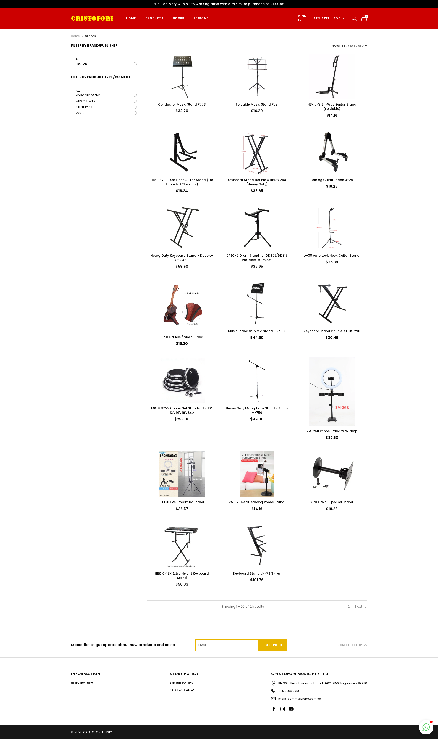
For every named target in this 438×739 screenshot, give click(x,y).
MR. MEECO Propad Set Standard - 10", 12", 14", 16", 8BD (182, 410)
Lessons (201, 18)
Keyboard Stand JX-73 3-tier (256, 573)
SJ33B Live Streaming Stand (181, 502)
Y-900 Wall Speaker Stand (331, 502)
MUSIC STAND (85, 101)
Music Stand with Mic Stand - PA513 (256, 331)
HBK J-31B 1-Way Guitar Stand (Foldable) (332, 106)
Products (154, 18)
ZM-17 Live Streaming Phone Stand (256, 502)
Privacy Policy (182, 690)
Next (359, 606)
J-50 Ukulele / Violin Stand (182, 337)
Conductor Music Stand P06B (182, 104)
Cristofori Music (97, 732)
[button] (426, 727)
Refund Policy (181, 683)
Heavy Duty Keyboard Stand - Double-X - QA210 (182, 257)
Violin (80, 113)
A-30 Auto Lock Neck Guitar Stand (332, 255)
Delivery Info (82, 683)
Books (178, 18)
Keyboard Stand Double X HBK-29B (332, 331)
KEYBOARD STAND (88, 95)
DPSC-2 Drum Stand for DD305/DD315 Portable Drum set (256, 257)
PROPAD (81, 64)
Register (322, 18)
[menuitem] (131, 18)
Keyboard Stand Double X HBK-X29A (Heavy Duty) (256, 182)
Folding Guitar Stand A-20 (331, 180)
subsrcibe (272, 645)
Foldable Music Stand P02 (257, 104)
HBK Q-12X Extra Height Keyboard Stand (182, 575)
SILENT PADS (84, 107)
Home (131, 18)
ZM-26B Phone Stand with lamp (332, 431)
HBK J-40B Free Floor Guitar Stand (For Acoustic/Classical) (182, 182)
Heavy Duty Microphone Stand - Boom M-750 (257, 410)
